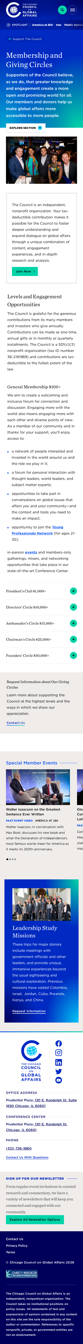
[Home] (11, 39)
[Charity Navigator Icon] (41, 1274)
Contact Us (16, 723)
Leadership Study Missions (34, 931)
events (31, 552)
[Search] (62, 10)
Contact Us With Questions (27, 1157)
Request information (29, 1011)
